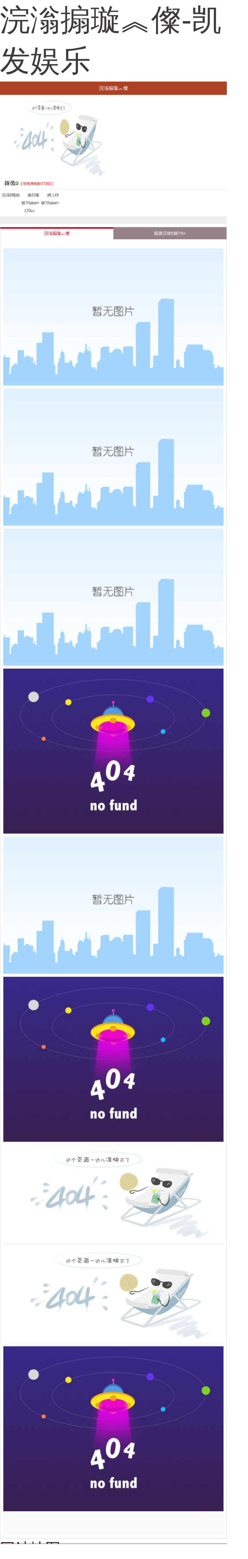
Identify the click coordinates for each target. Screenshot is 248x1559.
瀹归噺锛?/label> (30, 203)
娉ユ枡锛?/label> (50, 199)
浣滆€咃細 (11, 195)
